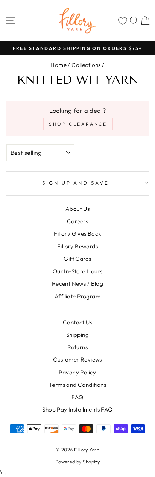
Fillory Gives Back (77, 233)
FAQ (77, 397)
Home (58, 64)
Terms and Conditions (77, 384)
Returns (77, 347)
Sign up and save (75, 183)
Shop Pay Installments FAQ (77, 409)
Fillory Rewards (77, 246)
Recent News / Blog (77, 283)
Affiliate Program (77, 296)
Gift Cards (77, 258)
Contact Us (77, 322)
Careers (77, 221)
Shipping (77, 334)
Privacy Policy (77, 372)
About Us (77, 208)
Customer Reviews (77, 359)
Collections (86, 64)
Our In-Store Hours (77, 271)
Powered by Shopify (77, 462)
